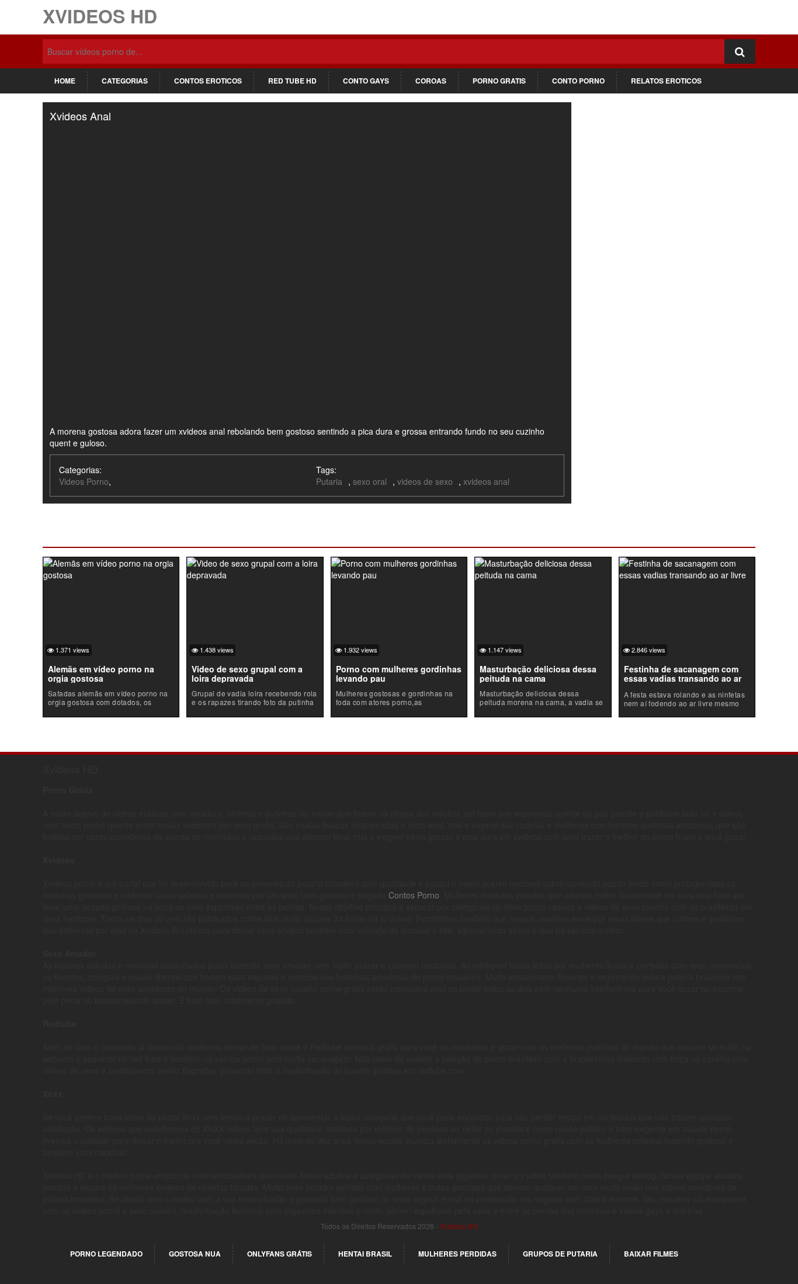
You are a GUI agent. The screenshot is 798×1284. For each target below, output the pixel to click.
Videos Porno (84, 481)
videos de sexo (425, 481)
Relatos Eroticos (666, 80)
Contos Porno (413, 895)
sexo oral (370, 481)
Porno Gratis (499, 80)
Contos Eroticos (208, 80)
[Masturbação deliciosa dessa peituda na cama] (542, 567)
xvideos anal (486, 481)
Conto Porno (578, 80)
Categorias (125, 80)
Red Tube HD (292, 80)
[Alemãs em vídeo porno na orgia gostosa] (111, 567)
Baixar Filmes (651, 1253)
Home (64, 80)
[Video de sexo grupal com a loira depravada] (254, 567)
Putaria (329, 481)
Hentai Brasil (365, 1253)
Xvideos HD (100, 15)
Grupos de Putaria (560, 1253)
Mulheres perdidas (457, 1253)
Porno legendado (106, 1253)
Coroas (430, 80)
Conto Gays (366, 80)
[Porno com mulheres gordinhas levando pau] (399, 567)
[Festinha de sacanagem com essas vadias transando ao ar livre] (687, 567)
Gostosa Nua (195, 1253)
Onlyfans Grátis (279, 1253)
